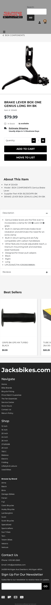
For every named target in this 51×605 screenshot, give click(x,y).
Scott (3, 517)
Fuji (3, 502)
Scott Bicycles (7, 521)
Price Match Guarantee (11, 395)
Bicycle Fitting (7, 391)
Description (8, 213)
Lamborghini (7, 513)
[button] (39, 22)
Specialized (6, 524)
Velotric (4, 543)
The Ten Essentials (9, 399)
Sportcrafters (7, 528)
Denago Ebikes (7, 494)
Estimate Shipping (18, 128)
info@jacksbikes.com (16, 565)
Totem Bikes (6, 540)
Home (4, 384)
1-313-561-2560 (14, 560)
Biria (3, 490)
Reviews (7, 272)
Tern (3, 536)
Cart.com (33, 604)
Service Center (7, 402)
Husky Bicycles (7, 509)
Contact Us (6, 409)
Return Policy (7, 413)
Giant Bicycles (7, 505)
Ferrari (4, 498)
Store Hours (6, 406)
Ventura (4, 547)
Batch (4, 486)
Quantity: (10, 140)
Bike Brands (6, 388)
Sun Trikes (5, 532)
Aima (3, 483)
